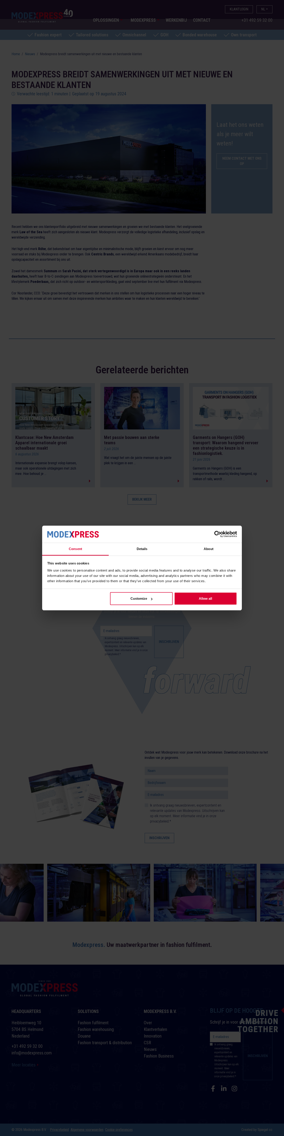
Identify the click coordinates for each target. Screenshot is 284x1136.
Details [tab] (142, 549)
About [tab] (208, 549)
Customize (138, 598)
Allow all (205, 598)
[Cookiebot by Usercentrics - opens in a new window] (217, 534)
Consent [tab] (75, 549)
